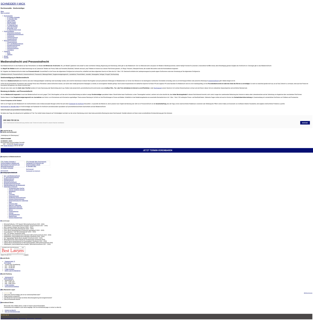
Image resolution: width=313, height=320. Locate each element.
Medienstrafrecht (9, 179)
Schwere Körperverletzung (16, 199)
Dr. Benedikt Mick (12, 19)
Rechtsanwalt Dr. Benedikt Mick (10, 106)
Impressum (38, 318)
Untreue (11, 213)
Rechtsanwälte (8, 16)
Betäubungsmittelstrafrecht (15, 34)
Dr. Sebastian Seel (12, 25)
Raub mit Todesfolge (15, 205)
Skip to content (5, 13)
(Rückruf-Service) (19, 144)
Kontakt (6, 57)
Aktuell (6, 56)
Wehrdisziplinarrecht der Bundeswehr (14, 185)
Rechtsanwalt (158, 88)
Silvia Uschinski (11, 23)
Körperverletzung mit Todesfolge (18, 200)
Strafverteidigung (9, 31)
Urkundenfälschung (14, 214)
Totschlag (12, 194)
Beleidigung (12, 191)
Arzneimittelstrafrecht (13, 45)
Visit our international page (12, 312)
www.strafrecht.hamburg (12, 286)
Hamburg (9, 54)
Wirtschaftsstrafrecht (10, 40)
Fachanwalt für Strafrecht (76, 104)
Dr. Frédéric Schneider (13, 17)
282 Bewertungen (308, 293)
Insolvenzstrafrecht (13, 48)
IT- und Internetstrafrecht (11, 177)
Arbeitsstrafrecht (12, 47)
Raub (10, 202)
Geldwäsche (10, 36)
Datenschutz (30, 318)
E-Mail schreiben (9, 269)
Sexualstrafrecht (12, 39)
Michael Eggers (11, 22)
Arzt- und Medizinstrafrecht (15, 43)
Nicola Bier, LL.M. (12, 28)
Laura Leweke (11, 20)
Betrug (11, 210)
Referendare (22, 318)
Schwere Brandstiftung (15, 217)
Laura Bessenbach (12, 26)
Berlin (8, 53)
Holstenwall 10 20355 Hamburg (8, 278)
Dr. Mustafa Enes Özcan (14, 30)
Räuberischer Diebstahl (15, 207)
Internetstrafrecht (12, 37)
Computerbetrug (13, 211)
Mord (10, 193)
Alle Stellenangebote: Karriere (9, 318)
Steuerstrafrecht (12, 42)
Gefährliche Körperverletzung (17, 197)
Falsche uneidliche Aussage (17, 190)
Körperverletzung (14, 196)
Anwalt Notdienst (9, 145)
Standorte (7, 51)
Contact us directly (10, 310)
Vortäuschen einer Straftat (16, 188)
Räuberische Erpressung (15, 208)
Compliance (10, 50)
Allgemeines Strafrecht (14, 33)
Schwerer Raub (13, 204)
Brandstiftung (13, 216)
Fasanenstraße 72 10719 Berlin (9, 262)
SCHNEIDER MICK (13, 3)
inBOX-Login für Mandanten (12, 271)
